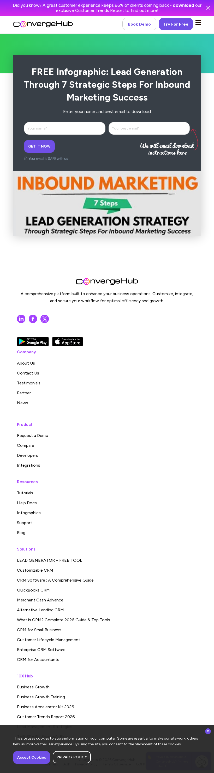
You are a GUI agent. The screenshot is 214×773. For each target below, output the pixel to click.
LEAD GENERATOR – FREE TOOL (49, 560)
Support (24, 522)
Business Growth (33, 686)
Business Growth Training (41, 696)
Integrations (28, 465)
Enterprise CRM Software (41, 649)
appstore (67, 341)
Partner (24, 392)
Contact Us (28, 373)
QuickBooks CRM (33, 590)
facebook (33, 319)
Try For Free (175, 24)
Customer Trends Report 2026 (46, 716)
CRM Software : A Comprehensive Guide (55, 580)
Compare (25, 445)
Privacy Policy (72, 757)
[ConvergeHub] (43, 24)
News (22, 402)
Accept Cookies (31, 757)
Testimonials (28, 382)
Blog (21, 532)
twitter (44, 319)
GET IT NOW (39, 146)
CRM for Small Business (39, 629)
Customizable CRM (35, 570)
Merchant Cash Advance (40, 600)
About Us (26, 363)
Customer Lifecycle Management (48, 639)
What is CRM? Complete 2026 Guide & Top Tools (63, 619)
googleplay (33, 341)
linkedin (21, 319)
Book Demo (139, 24)
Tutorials (25, 492)
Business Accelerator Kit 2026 (45, 706)
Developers (27, 455)
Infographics (29, 512)
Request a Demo (32, 435)
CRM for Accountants (38, 659)
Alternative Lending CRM (40, 609)
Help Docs (27, 502)
